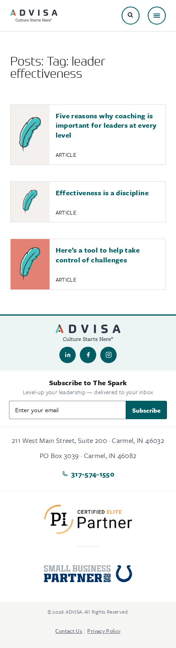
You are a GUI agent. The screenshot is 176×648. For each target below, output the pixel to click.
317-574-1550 (92, 474)
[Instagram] (108, 355)
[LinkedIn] (67, 355)
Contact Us (68, 631)
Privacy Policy (103, 631)
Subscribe (146, 410)
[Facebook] (88, 355)
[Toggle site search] (131, 16)
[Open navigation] (157, 16)
